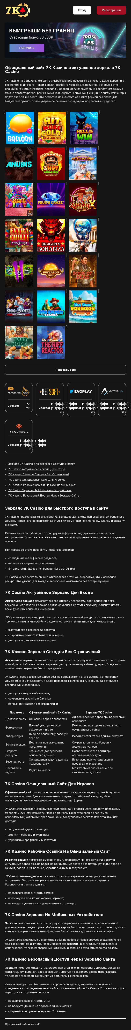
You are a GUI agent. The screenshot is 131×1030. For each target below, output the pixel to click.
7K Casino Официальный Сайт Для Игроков (37, 479)
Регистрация (111, 10)
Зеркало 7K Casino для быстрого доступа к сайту (41, 463)
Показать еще (65, 369)
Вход (82, 10)
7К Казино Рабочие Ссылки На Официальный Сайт (42, 485)
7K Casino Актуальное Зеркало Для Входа (36, 469)
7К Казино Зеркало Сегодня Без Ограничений (38, 474)
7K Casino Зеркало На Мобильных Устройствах (39, 490)
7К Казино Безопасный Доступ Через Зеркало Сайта (43, 495)
